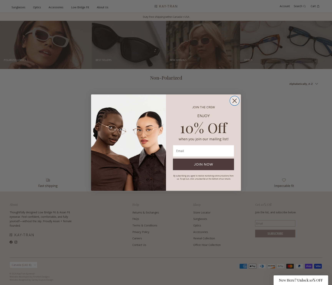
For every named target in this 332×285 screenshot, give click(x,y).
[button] (301, 280)
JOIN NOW (203, 164)
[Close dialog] (234, 101)
